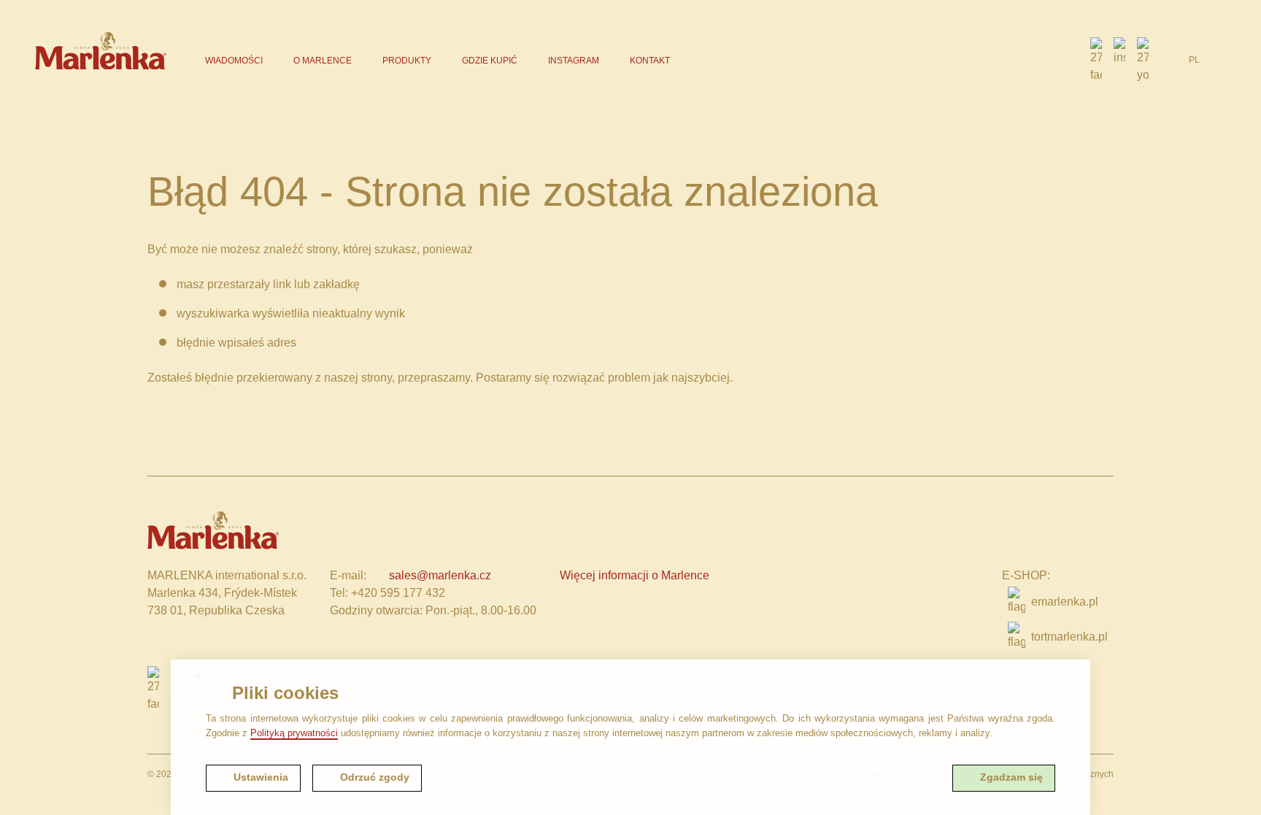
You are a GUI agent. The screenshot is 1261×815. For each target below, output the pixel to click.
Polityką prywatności (294, 732)
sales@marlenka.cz (440, 575)
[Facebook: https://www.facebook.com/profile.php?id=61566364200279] (1096, 60)
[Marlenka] (100, 51)
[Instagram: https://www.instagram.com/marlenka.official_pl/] (1119, 60)
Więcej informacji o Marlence (634, 575)
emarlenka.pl (1064, 601)
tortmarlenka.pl (1069, 636)
